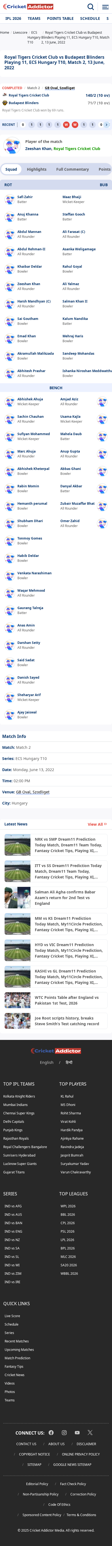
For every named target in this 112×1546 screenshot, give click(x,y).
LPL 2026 (67, 1240)
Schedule (90, 18)
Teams (34, 18)
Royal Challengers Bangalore (25, 1147)
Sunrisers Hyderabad (19, 1155)
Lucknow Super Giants (20, 1163)
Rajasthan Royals (16, 1138)
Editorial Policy (37, 1484)
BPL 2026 (68, 1248)
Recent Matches (17, 1341)
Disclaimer (86, 1444)
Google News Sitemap (72, 1464)
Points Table (60, 18)
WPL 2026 (68, 1206)
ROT (8, 184)
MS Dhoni (68, 1104)
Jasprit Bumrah (72, 1155)
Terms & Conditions (81, 1515)
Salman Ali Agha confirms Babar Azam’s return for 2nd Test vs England (65, 897)
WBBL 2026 (69, 1273)
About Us (56, 1444)
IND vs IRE (12, 1282)
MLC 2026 (68, 1256)
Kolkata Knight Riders (19, 1096)
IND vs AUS (13, 1214)
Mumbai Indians (15, 1104)
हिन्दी (69, 1062)
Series (9, 1332)
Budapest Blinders (24, 103)
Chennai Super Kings (19, 1113)
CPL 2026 (68, 1223)
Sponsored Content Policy (42, 1515)
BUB (104, 184)
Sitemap (34, 1464)
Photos (10, 1391)
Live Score (12, 1316)
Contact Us (26, 1444)
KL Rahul (67, 1096)
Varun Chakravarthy (76, 1172)
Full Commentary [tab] (72, 169)
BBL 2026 (68, 1214)
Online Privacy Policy (81, 1454)
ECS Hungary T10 (30, 758)
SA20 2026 (69, 1265)
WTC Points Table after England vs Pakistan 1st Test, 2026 (67, 1000)
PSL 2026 (67, 1231)
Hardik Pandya (72, 1130)
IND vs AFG (13, 1206)
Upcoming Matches (19, 1349)
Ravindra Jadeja (72, 1147)
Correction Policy (83, 1494)
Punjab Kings (13, 1130)
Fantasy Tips (14, 1366)
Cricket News (14, 1375)
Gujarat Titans (14, 1172)
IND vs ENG (13, 1231)
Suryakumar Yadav (75, 1163)
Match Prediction (17, 1358)
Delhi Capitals (13, 1121)
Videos (10, 1383)
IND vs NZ (12, 1240)
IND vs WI (12, 1265)
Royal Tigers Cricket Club (29, 95)
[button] (106, 124)
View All (95, 824)
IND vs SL (12, 1256)
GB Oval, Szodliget (60, 88)
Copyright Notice (34, 1454)
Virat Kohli (68, 1121)
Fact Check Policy (73, 1484)
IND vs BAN (13, 1223)
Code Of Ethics (59, 1504)
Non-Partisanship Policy (40, 1494)
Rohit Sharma (71, 1113)
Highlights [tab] (36, 169)
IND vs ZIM (13, 1273)
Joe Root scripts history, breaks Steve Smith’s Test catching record (67, 1020)
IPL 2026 (13, 18)
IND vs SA (12, 1248)
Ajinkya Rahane (72, 1138)
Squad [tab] (11, 169)
